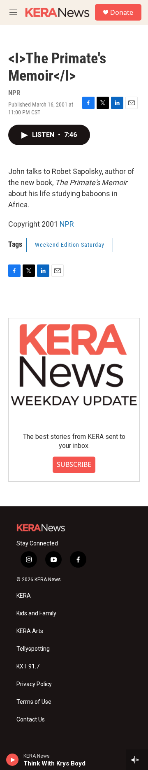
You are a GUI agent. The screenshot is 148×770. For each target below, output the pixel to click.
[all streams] (137, 759)
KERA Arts (29, 631)
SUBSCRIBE (74, 464)
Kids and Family (36, 613)
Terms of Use (33, 702)
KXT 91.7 (27, 666)
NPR (67, 224)
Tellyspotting (33, 649)
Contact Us (30, 720)
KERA (23, 596)
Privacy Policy (34, 684)
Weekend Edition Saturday (69, 244)
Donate (121, 12)
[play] (12, 760)
